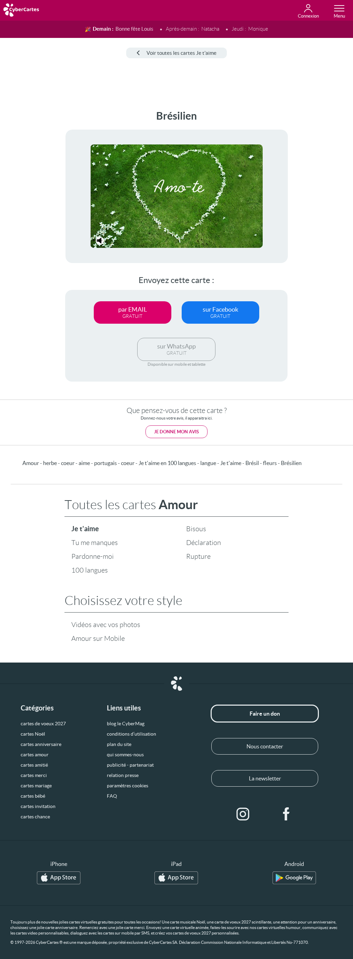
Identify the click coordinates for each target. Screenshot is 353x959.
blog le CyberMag (125, 723)
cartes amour (35, 754)
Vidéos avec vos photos (105, 624)
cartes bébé (33, 796)
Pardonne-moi (92, 556)
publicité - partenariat (130, 765)
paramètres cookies (127, 785)
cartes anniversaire (41, 744)
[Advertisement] (26, 213)
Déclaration (203, 542)
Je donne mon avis (176, 431)
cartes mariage (36, 785)
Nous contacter (264, 746)
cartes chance (35, 816)
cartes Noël (33, 734)
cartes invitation (38, 806)
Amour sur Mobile (98, 638)
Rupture (198, 556)
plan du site (119, 744)
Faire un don (265, 713)
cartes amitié (34, 765)
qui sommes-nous (125, 754)
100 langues (89, 570)
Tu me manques (94, 542)
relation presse (123, 775)
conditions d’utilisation (131, 734)
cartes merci (34, 775)
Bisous (196, 529)
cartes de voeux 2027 (43, 723)
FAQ (112, 796)
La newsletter (265, 778)
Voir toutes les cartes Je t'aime (181, 53)
